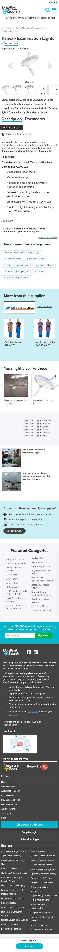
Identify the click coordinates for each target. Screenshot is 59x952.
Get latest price (11, 43)
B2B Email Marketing (10, 800)
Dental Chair (12, 579)
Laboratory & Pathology (11, 929)
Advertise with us (8, 809)
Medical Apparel (38, 851)
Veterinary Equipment (40, 925)
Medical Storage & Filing (41, 865)
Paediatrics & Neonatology (42, 883)
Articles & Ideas (8, 786)
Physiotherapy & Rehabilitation (44, 895)
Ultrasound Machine (41, 610)
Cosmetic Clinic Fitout (16, 563)
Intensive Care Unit (9, 924)
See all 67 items (44, 306)
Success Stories (8, 813)
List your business (29, 825)
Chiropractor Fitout (15, 559)
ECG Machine (12, 587)
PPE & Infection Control (41, 900)
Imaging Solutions (20, 48)
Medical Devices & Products (43, 856)
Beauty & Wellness (9, 868)
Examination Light (10, 31)
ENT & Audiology (8, 903)
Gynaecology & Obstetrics (12, 907)
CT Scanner (11, 574)
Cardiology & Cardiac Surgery (14, 873)
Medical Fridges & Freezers (42, 860)
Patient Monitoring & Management (30, 28)
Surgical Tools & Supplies (42, 912)
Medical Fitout (38, 558)
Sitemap (5, 818)
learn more (14, 531)
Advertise (53, 2)
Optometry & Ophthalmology (43, 874)
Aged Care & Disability (11, 856)
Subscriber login (29, 839)
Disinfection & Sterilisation (12, 898)
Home (4, 782)
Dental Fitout (12, 583)
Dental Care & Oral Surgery (13, 885)
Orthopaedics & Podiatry (41, 878)
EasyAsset (33, 711)
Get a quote (29, 946)
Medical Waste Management (43, 869)
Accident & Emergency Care (13, 851)
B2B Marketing (7, 795)
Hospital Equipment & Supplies (14, 920)
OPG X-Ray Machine (41, 566)
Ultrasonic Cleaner (40, 606)
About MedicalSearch (10, 791)
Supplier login (29, 832)
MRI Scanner (37, 562)
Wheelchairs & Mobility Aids (43, 929)
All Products (7, 28)
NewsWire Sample (9, 804)
